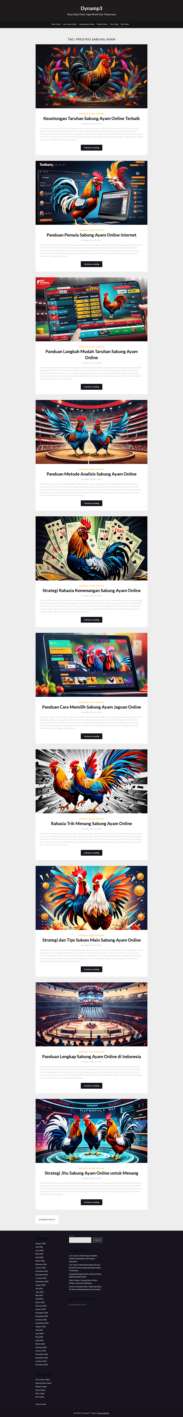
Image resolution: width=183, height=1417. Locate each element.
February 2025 (41, 1306)
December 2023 (41, 1354)
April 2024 (39, 1340)
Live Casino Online (70, 24)
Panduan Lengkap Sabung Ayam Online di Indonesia (91, 1056)
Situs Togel (114, 24)
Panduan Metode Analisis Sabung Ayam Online (92, 473)
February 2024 (41, 1347)
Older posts (47, 1219)
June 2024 (39, 1333)
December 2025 (41, 1271)
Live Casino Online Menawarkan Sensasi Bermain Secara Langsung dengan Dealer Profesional (85, 1268)
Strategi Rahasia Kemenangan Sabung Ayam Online (91, 590)
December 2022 (41, 1364)
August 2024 (40, 1326)
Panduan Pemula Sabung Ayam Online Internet (91, 234)
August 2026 (40, 1243)
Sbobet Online (102, 24)
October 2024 (41, 1320)
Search (71, 1236)
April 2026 (39, 1257)
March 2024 (40, 1344)
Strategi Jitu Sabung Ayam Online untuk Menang (91, 1172)
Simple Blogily (103, 1413)
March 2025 (40, 1302)
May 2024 (39, 1337)
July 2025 (39, 1288)
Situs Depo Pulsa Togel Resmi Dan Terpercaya (91, 14)
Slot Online (125, 24)
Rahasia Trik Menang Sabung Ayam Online (91, 823)
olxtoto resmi (40, 1404)
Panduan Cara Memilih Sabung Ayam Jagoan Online (91, 706)
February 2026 (41, 1264)
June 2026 (39, 1250)
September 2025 (42, 1281)
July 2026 (39, 1247)
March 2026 (40, 1261)
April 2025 (39, 1299)
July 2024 (39, 1330)
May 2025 (39, 1295)
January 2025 (40, 1309)
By (85, 123)
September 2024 (42, 1323)
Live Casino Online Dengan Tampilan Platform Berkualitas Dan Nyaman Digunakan (83, 1258)
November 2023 (41, 1358)
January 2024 (40, 1351)
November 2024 (41, 1316)
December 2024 (41, 1313)
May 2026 (39, 1254)
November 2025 (41, 1275)
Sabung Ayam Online (86, 24)
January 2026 (40, 1268)
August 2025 (40, 1285)
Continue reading (91, 147)
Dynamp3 (91, 8)
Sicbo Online (56, 24)
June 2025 (39, 1292)
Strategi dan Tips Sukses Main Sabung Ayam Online (91, 939)
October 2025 (41, 1278)
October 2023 (41, 1361)
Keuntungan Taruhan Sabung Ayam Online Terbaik (91, 118)
